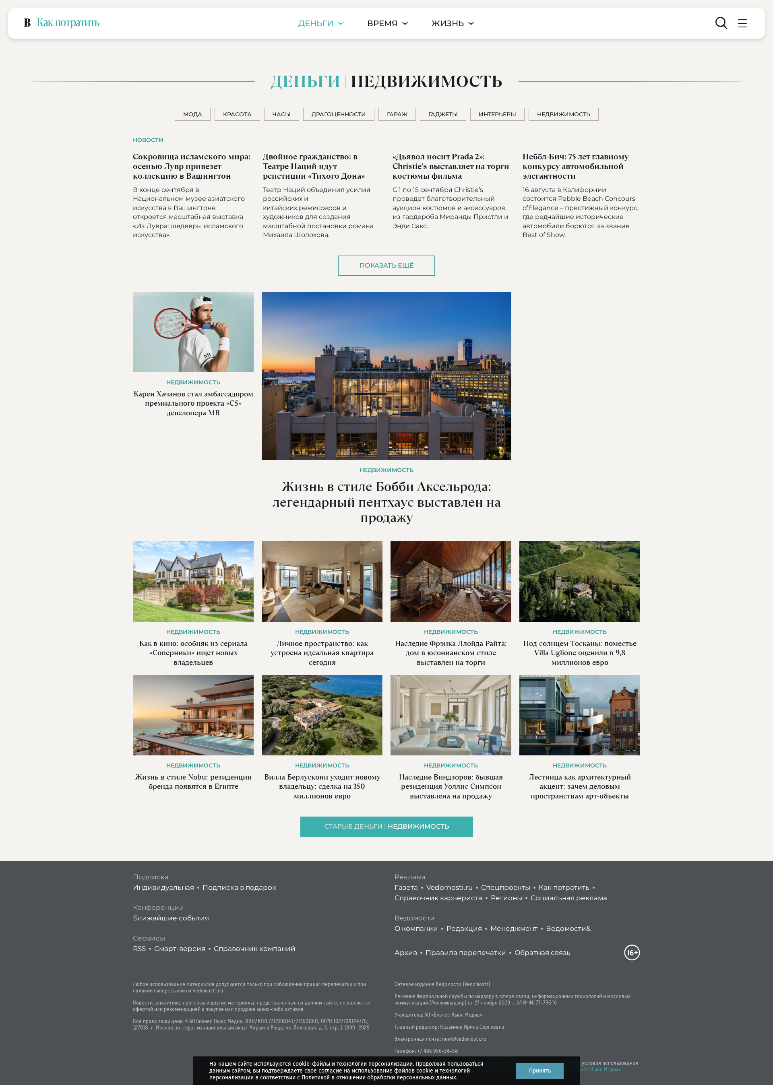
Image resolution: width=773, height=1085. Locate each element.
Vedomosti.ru (449, 887)
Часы (282, 114)
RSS (139, 949)
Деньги (315, 23)
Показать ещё (387, 265)
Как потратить (564, 887)
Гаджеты (443, 114)
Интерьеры (497, 114)
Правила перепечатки (466, 953)
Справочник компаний (255, 949)
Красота (237, 114)
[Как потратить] (68, 23)
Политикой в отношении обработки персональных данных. (379, 1077)
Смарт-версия (179, 949)
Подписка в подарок (239, 887)
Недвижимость (563, 114)
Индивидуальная (163, 887)
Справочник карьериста (438, 898)
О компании (416, 928)
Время (382, 23)
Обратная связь (542, 953)
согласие (330, 1070)
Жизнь (448, 23)
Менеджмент (513, 928)
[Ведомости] (27, 23)
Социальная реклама (569, 898)
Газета (406, 887)
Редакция (464, 928)
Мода (192, 114)
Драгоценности (339, 114)
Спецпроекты (505, 887)
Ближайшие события (171, 918)
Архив (406, 953)
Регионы (506, 898)
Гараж (397, 114)
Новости (148, 140)
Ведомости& (568, 928)
